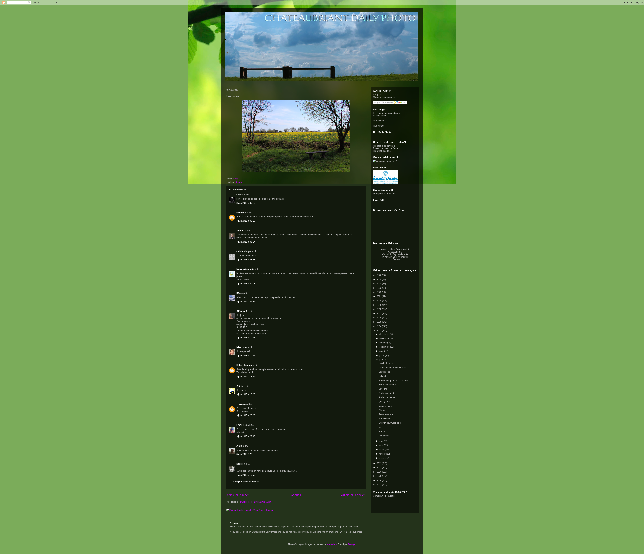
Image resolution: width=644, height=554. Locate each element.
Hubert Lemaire (244, 365)
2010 (379, 472)
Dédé (239, 293)
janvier (382, 458)
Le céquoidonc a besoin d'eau (393, 367)
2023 (379, 288)
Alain (239, 446)
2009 (379, 476)
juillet (382, 355)
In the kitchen (379, 115)
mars (382, 449)
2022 (379, 292)
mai (381, 441)
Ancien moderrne (387, 397)
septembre (384, 347)
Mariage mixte (385, 406)
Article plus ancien (353, 495)
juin (381, 359)
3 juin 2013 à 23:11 (245, 454)
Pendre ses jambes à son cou (393, 380)
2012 (379, 463)
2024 (379, 283)
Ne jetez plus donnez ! (384, 146)
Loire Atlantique (400, 257)
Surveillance (384, 418)
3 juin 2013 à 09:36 (245, 301)
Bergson (377, 94)
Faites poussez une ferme (385, 148)
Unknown (241, 212)
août (381, 351)
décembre (384, 334)
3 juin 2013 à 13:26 (245, 394)
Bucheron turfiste (387, 393)
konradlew (331, 544)
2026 (379, 275)
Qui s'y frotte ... (386, 401)
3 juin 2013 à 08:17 (245, 242)
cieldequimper (243, 251)
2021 (379, 296)
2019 (379, 305)
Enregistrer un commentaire (246, 481)
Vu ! (381, 427)
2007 (379, 484)
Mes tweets (378, 120)
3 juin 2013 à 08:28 (245, 259)
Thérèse (240, 404)
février (382, 453)
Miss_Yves (241, 347)
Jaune (239, 182)
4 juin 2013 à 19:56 (245, 475)
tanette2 (240, 230)
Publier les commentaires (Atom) (256, 502)
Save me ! (384, 389)
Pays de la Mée (400, 254)
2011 (379, 467)
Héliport (382, 376)
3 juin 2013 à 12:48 (245, 376)
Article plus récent (238, 495)
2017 (379, 313)
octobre (383, 342)
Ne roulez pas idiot (382, 151)
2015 (379, 322)
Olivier (239, 194)
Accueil (296, 495)
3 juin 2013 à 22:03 (245, 436)
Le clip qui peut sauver (384, 193)
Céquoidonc (384, 372)
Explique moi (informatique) (386, 113)
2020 (379, 300)
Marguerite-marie (245, 269)
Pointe (382, 431)
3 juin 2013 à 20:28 (245, 415)
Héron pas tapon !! (387, 384)
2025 (379, 279)
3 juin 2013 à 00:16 (245, 203)
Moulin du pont (386, 363)
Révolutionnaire (386, 414)
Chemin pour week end (390, 423)
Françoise (241, 425)
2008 (379, 480)
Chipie (239, 386)
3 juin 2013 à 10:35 (245, 337)
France (396, 259)
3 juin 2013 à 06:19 (245, 221)
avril (381, 445)
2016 (379, 317)
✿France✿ (242, 311)
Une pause (384, 435)
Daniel (239, 464)
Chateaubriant (395, 251)
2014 (379, 326)
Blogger (351, 544)
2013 (379, 330)
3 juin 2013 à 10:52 (245, 355)
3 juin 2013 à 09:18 (245, 283)
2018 (379, 309)
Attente (382, 410)
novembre (384, 338)
